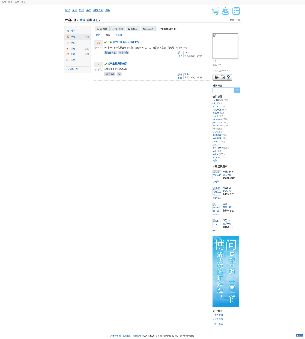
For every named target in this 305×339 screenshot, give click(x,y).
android (219, 157)
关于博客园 (115, 335)
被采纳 (118, 34)
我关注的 (117, 29)
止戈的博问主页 (167, 29)
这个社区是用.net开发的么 (127, 42)
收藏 (73, 53)
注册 (95, 20)
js (216, 144)
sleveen (216, 213)
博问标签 (148, 29)
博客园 (158, 335)
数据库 (219, 112)
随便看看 (98, 10)
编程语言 (220, 134)
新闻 (10, 2)
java (218, 115)
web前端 (220, 138)
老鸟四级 (227, 190)
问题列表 (102, 29)
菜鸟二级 (227, 207)
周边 (23, 2)
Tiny (186, 52)
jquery (219, 141)
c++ (217, 131)
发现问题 (218, 319)
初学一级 (227, 223)
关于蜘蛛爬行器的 (117, 63)
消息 (107, 10)
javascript (220, 122)
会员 (17, 2)
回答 (108, 34)
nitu (214, 230)
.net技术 (220, 99)
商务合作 (137, 335)
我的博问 (133, 29)
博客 (73, 42)
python (219, 154)
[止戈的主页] (226, 46)
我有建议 (218, 323)
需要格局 (217, 197)
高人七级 (227, 174)
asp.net (220, 106)
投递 (87, 48)
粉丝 (81, 10)
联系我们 (127, 335)
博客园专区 (110, 52)
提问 (87, 36)
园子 (67, 10)
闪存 (73, 30)
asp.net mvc (221, 125)
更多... (215, 160)
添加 (87, 53)
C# (119, 74)
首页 (4, 2)
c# (217, 103)
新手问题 (123, 52)
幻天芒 (216, 181)
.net (217, 128)
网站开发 (220, 109)
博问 (73, 36)
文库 (73, 59)
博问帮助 (218, 314)
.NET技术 (109, 74)
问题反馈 (74, 69)
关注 (74, 10)
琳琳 (186, 74)
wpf (217, 150)
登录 (83, 20)
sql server (220, 119)
